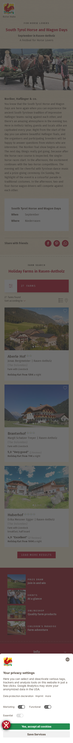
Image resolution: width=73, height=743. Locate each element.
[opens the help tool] (6, 724)
